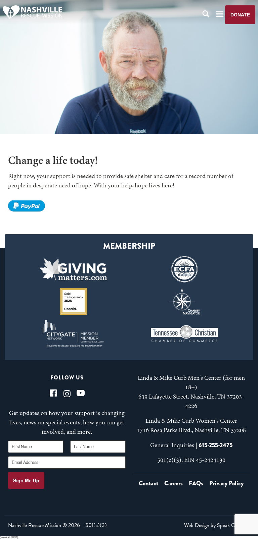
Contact (148, 483)
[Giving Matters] (74, 269)
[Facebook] (53, 393)
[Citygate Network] (74, 333)
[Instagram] (67, 393)
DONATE (240, 14)
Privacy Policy (226, 483)
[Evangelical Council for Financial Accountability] (184, 269)
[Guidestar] (74, 301)
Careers (173, 483)
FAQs (196, 483)
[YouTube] (81, 393)
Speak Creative (233, 525)
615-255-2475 (215, 445)
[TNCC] (184, 333)
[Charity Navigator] (184, 301)
